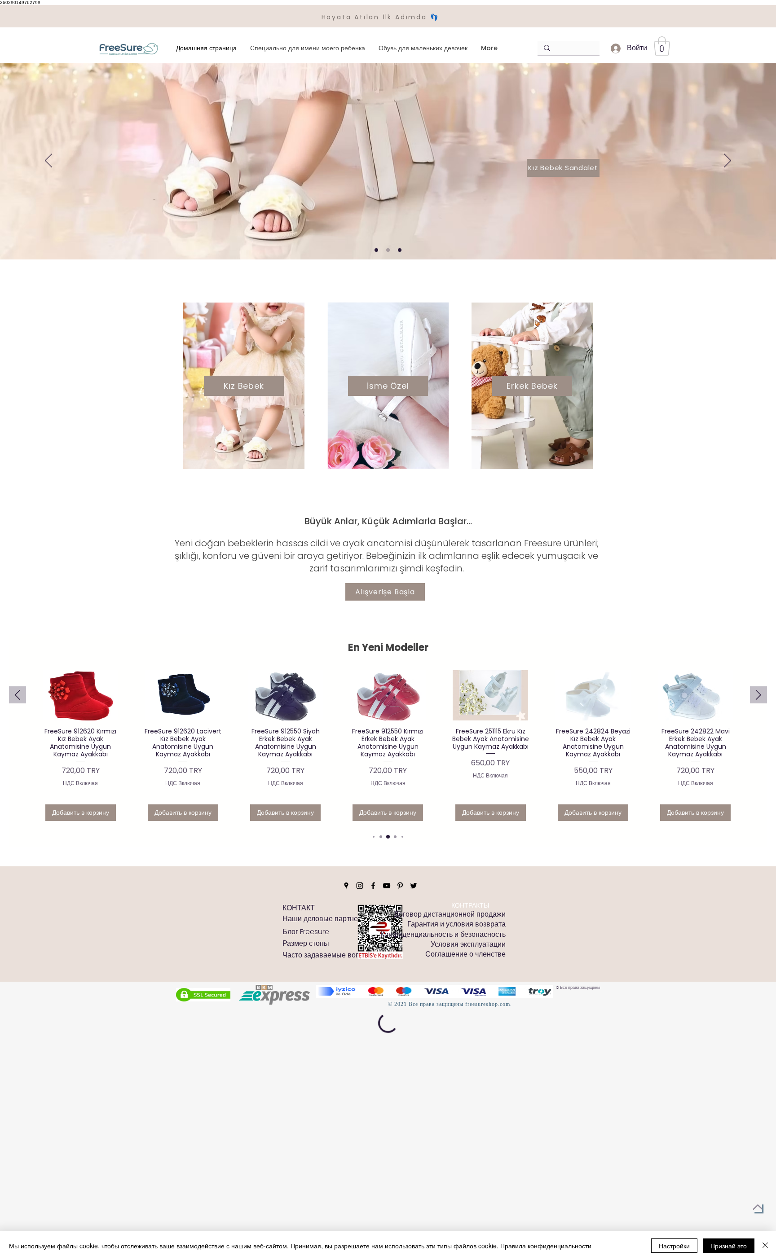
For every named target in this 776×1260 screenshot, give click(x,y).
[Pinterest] (400, 974)
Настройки (674, 1245)
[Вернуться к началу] (757, 1207)
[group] (388, 749)
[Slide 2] (388, 250)
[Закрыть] (765, 1245)
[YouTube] (386, 974)
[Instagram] (359, 974)
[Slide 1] (376, 250)
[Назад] (48, 161)
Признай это (728, 1245)
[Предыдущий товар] (17, 694)
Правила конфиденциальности (545, 1245)
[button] (662, 46)
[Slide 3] (399, 250)
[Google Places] (346, 974)
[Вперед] (727, 161)
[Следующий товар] (758, 694)
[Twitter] (413, 974)
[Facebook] (373, 974)
